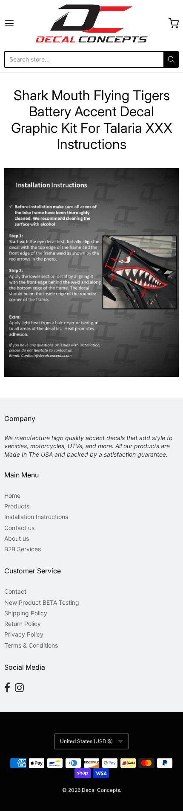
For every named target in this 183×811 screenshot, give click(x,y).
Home (12, 495)
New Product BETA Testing (41, 602)
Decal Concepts (101, 790)
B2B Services (22, 549)
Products (16, 506)
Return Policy (22, 623)
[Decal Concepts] (91, 23)
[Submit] (171, 59)
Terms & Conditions (31, 645)
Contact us (19, 527)
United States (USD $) (86, 741)
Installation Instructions (36, 516)
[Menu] (19, 23)
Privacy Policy (23, 634)
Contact (15, 591)
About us (16, 538)
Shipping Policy (25, 613)
